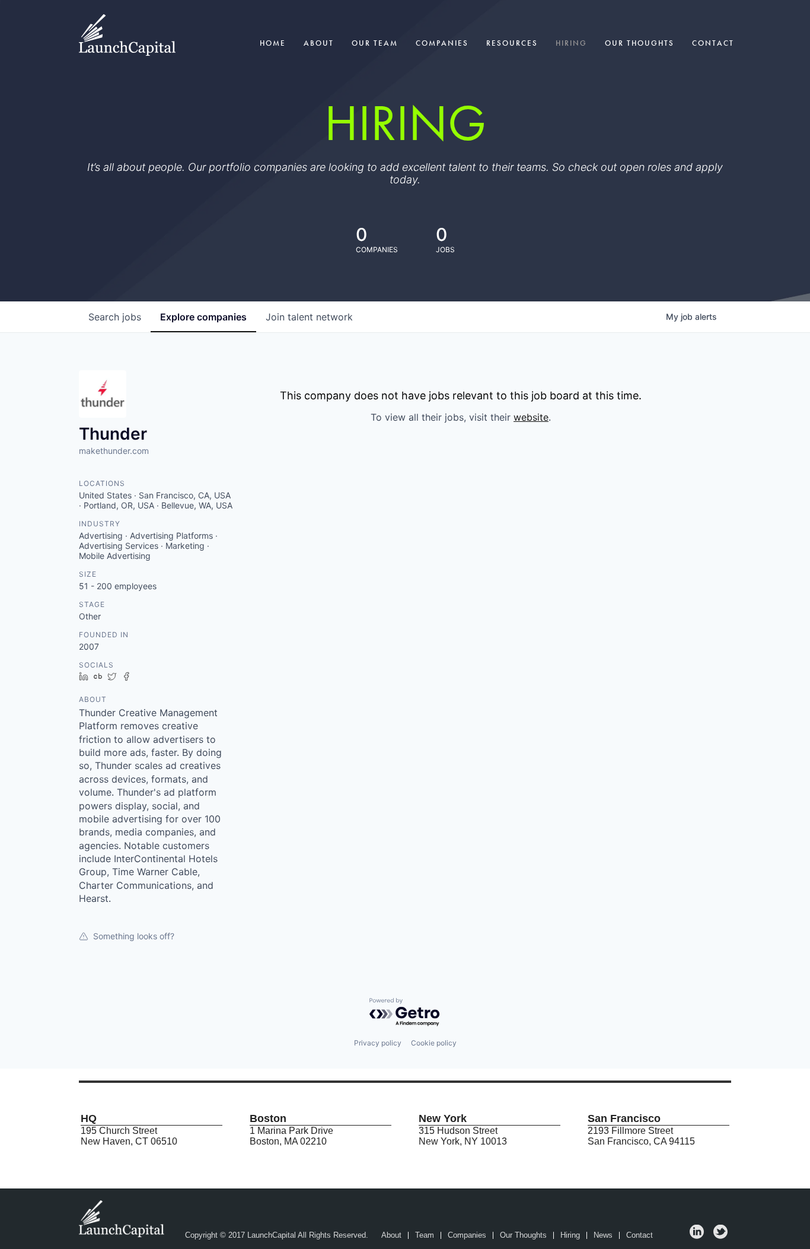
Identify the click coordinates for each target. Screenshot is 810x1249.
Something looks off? (133, 936)
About (319, 43)
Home (273, 43)
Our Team (375, 43)
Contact (713, 43)
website (531, 417)
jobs (114, 317)
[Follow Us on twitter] (720, 1236)
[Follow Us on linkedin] (697, 1236)
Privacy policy (377, 1042)
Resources (512, 43)
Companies (442, 43)
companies (203, 317)
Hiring (571, 43)
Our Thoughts (639, 43)
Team (424, 1235)
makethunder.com (114, 451)
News (603, 1235)
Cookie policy (434, 1042)
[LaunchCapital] (123, 1218)
